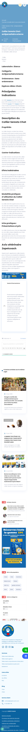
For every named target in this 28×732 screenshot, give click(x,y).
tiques (17, 104)
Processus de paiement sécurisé (10, 718)
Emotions (18, 577)
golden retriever (16, 585)
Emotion (18, 589)
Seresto (9, 100)
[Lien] (17, 348)
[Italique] (5, 348)
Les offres (4, 678)
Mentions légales (6, 716)
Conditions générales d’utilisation (11, 721)
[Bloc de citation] (14, 348)
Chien (5, 577)
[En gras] (3, 348)
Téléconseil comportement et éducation (12, 661)
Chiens (15, 581)
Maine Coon (7, 581)
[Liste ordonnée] (10, 348)
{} (19, 348)
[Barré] (8, 348)
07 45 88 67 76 (8, 703)
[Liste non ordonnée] (12, 348)
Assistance (5, 666)
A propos (4, 675)
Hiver (5, 589)
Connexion (23, 338)
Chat (12, 577)
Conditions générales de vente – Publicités (13, 730)
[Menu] (24, 5)
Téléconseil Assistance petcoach (10, 664)
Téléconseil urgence (7, 659)
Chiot (11, 589)
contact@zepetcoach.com (11, 701)
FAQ (3, 680)
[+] (21, 348)
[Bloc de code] (16, 348)
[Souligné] (7, 348)
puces (9, 104)
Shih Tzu (6, 585)
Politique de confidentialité (9, 723)
